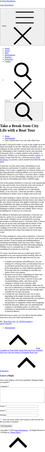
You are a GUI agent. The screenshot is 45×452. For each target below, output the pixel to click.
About (7, 51)
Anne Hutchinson (6, 5)
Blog (7, 53)
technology (9, 59)
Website (3, 415)
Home (7, 48)
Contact (8, 61)
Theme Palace (15, 432)
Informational (10, 55)
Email (3, 411)
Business (8, 57)
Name (3, 406)
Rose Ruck (8, 321)
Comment (4, 386)
